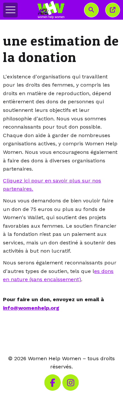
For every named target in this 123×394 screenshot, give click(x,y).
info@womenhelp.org (31, 308)
